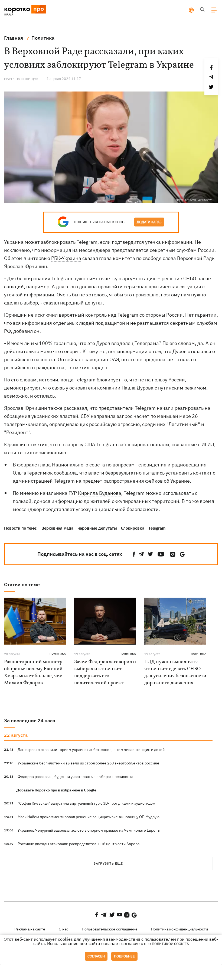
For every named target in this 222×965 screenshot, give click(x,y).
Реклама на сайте (29, 929)
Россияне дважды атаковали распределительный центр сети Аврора (78, 843)
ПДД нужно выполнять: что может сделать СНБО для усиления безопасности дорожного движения (175, 672)
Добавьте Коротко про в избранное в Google (56, 790)
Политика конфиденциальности (179, 929)
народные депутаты (97, 528)
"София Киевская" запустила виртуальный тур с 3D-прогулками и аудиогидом (86, 803)
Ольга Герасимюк (33, 473)
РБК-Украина (66, 258)
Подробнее (124, 956)
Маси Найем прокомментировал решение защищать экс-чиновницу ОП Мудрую (88, 816)
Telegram (87, 242)
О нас (63, 929)
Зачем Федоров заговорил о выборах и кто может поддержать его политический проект (105, 672)
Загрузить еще (108, 863)
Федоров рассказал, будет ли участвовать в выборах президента (75, 776)
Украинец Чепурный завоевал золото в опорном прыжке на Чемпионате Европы (89, 830)
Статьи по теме (22, 584)
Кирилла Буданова (99, 493)
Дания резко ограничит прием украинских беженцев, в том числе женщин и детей (91, 749)
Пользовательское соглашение (110, 929)
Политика (58, 653)
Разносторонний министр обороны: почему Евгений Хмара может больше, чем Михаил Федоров (33, 672)
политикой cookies (170, 944)
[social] (134, 554)
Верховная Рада (57, 528)
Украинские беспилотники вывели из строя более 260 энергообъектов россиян (88, 763)
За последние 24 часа (29, 720)
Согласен (96, 956)
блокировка (132, 528)
